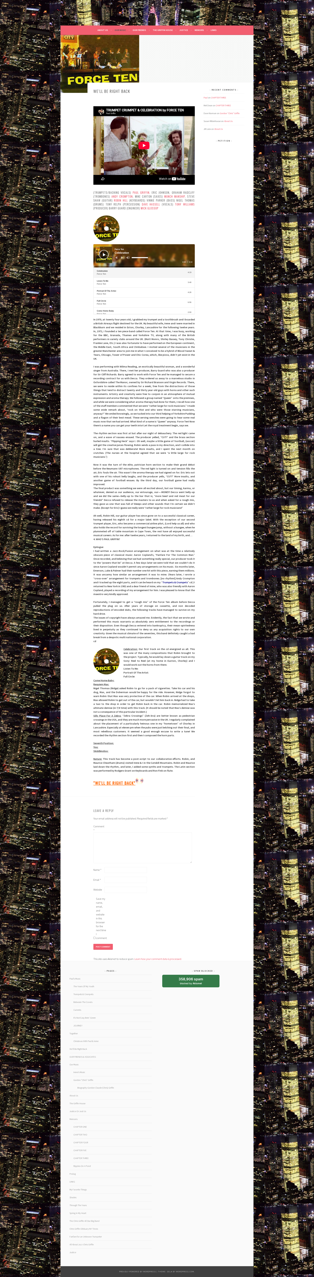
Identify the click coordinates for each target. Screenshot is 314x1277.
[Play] (104, 254)
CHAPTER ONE (80, 1126)
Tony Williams (185, 204)
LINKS (214, 30)
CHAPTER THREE (218, 97)
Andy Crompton (122, 196)
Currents (77, 1009)
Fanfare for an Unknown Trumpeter (86, 1236)
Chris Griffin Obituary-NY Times (84, 1228)
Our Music (74, 1064)
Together (74, 1033)
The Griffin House (77, 1103)
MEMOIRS (199, 30)
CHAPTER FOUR (80, 1142)
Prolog (73, 1173)
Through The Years (78, 1205)
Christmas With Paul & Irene (85, 1041)
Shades (73, 1197)
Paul (206, 97)
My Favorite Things (78, 1189)
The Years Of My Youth (83, 986)
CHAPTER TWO (80, 1134)
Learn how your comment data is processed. (158, 959)
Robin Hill (121, 200)
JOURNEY (77, 1025)
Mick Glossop (150, 208)
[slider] (140, 257)
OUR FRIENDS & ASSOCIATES (83, 1056)
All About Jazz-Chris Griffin (82, 1244)
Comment (98, 828)
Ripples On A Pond (82, 1166)
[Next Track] (122, 257)
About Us (228, 121)
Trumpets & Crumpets (175, 582)
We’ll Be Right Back (78, 1048)
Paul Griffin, (141, 193)
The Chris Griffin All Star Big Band (84, 1220)
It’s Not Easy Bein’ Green (84, 1017)
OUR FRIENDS (139, 30)
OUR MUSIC (120, 30)
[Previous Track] (116, 257)
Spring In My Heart (78, 1213)
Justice (73, 1252)
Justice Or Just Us (78, 1111)
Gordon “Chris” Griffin (230, 113)
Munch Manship (174, 196)
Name (97, 869)
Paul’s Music (75, 978)
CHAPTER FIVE (80, 1150)
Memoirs (74, 1119)
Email (97, 879)
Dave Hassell (151, 204)
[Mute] (128, 258)
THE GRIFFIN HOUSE (163, 30)
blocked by (194, 982)
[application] (144, 255)
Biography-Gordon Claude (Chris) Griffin (95, 1087)
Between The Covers (82, 1002)
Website (97, 889)
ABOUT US (102, 30)
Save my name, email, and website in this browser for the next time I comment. (101, 918)
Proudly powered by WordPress (137, 1271)
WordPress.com (185, 1271)
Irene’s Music (79, 1072)
